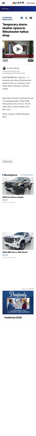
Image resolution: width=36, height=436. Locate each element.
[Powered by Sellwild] (31, 289)
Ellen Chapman (14, 68)
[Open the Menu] (3, 3)
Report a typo (8, 161)
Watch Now (30, 3)
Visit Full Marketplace (27, 175)
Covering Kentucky (7, 19)
